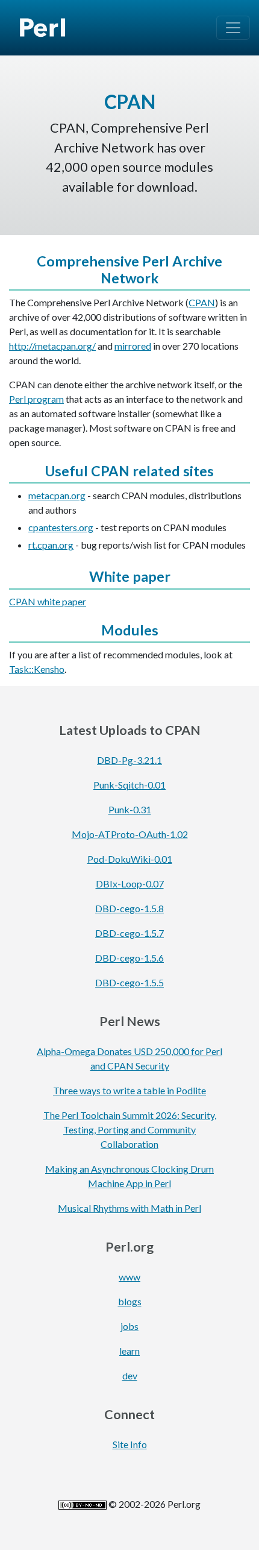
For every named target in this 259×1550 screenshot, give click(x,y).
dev (129, 1375)
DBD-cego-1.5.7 (129, 933)
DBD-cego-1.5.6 (129, 957)
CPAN (202, 302)
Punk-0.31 (129, 809)
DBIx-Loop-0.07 (130, 883)
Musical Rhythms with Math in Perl (129, 1208)
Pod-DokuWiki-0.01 (129, 859)
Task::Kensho (36, 669)
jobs (129, 1326)
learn (129, 1350)
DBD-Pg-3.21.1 (129, 760)
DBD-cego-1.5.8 (129, 908)
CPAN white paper (47, 601)
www (129, 1276)
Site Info (130, 1444)
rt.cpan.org (50, 544)
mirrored (132, 345)
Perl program (36, 399)
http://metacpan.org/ (52, 345)
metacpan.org (57, 495)
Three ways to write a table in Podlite (129, 1090)
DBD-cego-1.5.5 (129, 982)
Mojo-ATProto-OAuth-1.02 (130, 834)
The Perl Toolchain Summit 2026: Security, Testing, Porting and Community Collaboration (129, 1129)
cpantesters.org (60, 527)
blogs (130, 1301)
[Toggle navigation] (233, 28)
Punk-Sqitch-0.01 (129, 784)
